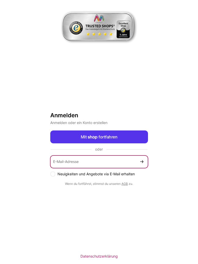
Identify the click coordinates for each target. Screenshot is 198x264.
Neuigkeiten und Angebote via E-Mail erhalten (96, 174)
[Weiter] (141, 161)
